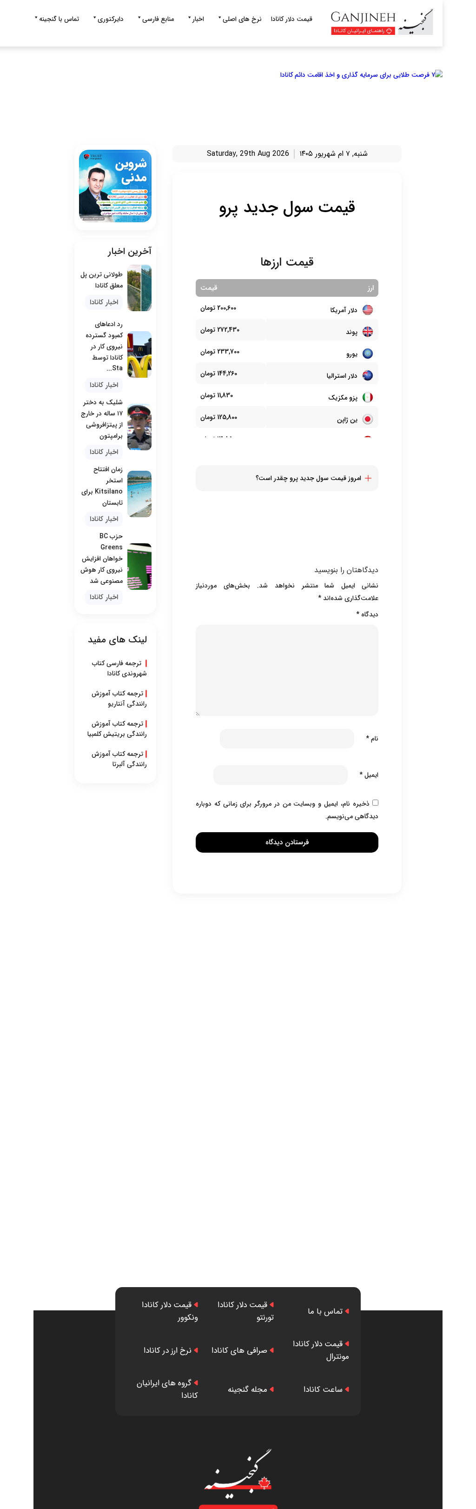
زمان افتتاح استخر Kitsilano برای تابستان (102, 485)
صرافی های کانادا (239, 1350)
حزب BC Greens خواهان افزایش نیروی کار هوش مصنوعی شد (101, 558)
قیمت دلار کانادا (291, 19)
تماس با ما (325, 1311)
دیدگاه (367, 614)
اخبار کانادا (104, 302)
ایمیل (368, 775)
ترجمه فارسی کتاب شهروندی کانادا (119, 668)
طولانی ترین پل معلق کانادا (101, 280)
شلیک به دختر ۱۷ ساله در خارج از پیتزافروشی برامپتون (102, 419)
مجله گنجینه (247, 1389)
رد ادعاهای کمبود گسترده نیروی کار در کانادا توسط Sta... (104, 346)
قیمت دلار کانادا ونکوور (170, 1311)
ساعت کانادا (323, 1389)
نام (372, 739)
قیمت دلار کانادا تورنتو (245, 1311)
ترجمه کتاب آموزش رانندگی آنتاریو (119, 698)
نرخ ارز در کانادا (168, 1350)
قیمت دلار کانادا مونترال (321, 1350)
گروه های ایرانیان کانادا (167, 1389)
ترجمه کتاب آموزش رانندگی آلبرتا (119, 759)
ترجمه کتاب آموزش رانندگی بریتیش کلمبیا (117, 729)
